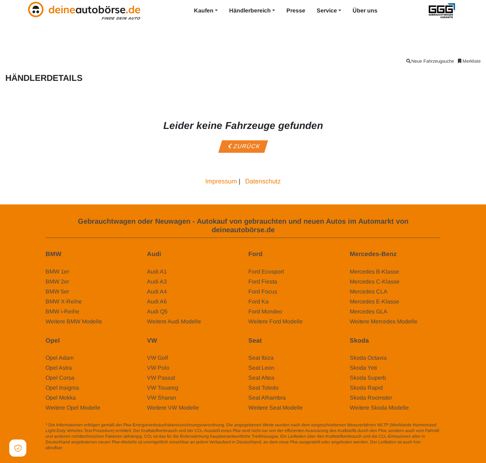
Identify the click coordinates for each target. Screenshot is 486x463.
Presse (295, 10)
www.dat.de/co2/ (80, 447)
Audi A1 (157, 272)
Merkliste (472, 61)
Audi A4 (157, 291)
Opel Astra (59, 368)
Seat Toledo (263, 388)
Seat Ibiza (261, 358)
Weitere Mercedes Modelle (383, 321)
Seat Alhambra (267, 398)
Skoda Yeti (363, 368)
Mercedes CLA (368, 291)
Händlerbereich (250, 10)
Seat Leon (261, 368)
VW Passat (161, 378)
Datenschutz (263, 181)
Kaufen (203, 10)
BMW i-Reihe (62, 311)
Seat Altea (261, 378)
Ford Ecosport (266, 272)
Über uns (365, 10)
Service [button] (327, 10)
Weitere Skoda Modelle (379, 408)
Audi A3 (157, 282)
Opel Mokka (61, 398)
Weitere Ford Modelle (275, 321)
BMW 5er (57, 291)
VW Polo (158, 368)
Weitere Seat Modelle (275, 408)
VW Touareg (162, 388)
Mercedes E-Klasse (374, 301)
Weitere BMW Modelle (74, 321)
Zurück (246, 146)
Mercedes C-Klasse (375, 282)
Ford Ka (258, 301)
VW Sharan (161, 398)
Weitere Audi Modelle (174, 321)
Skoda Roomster (371, 398)
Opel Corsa (60, 378)
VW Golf (157, 358)
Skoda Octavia (368, 358)
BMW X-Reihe (64, 301)
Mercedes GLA (368, 311)
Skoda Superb (368, 378)
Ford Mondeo (265, 311)
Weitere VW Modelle (173, 408)
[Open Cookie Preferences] (18, 448)
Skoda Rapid (366, 388)
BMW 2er (57, 282)
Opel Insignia (62, 388)
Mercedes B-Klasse (374, 272)
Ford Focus (262, 291)
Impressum (221, 181)
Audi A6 (157, 301)
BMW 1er (57, 272)
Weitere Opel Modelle (73, 408)
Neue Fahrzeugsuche (432, 61)
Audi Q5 (157, 311)
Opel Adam (60, 358)
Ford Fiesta (262, 282)
